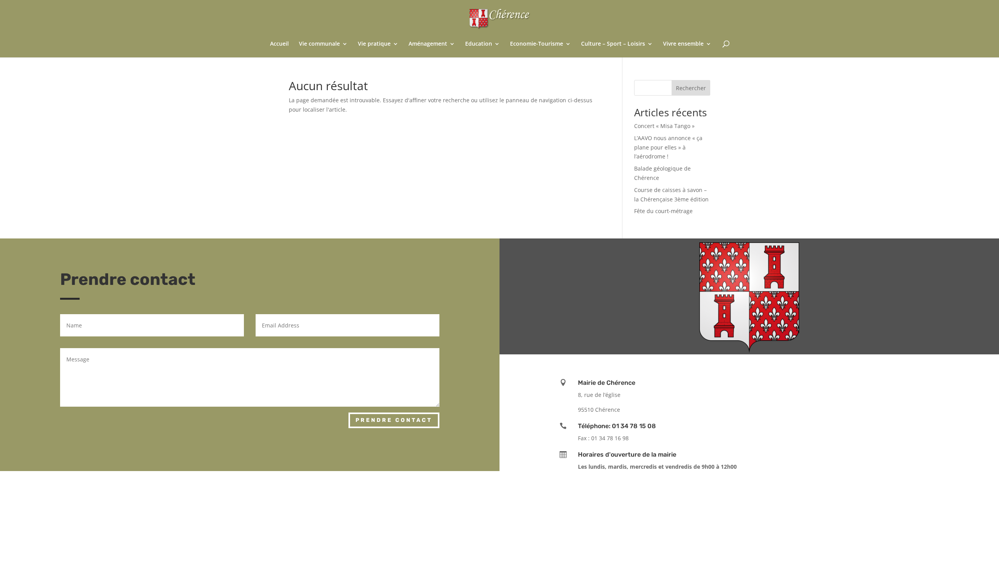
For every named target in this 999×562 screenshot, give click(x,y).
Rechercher (691, 88)
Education (478, 44)
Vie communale (319, 44)
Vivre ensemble (683, 44)
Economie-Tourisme (536, 44)
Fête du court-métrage (663, 211)
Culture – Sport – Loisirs (613, 44)
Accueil (279, 44)
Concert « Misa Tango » (664, 126)
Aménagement (428, 44)
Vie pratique (374, 44)
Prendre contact (394, 420)
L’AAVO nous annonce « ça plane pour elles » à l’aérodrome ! (668, 147)
